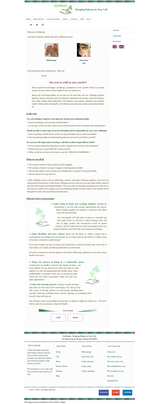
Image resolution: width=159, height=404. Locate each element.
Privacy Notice (61, 366)
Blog (58, 376)
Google (116, 392)
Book (75, 317)
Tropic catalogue (88, 371)
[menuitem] (28, 19)
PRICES (116, 30)
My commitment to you (116, 366)
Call (58, 317)
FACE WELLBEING (53, 19)
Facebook (104, 392)
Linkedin (127, 392)
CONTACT (74, 19)
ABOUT (65, 19)
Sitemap (59, 371)
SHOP (82, 19)
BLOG (89, 19)
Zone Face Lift (87, 357)
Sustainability (112, 381)
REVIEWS (117, 41)
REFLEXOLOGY (38, 19)
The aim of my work (115, 361)
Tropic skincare (88, 361)
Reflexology (51, 60)
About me (111, 352)
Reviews (110, 376)
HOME (28, 19)
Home (58, 352)
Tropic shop (86, 366)
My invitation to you (115, 371)
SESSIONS (117, 36)
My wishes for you (114, 357)
